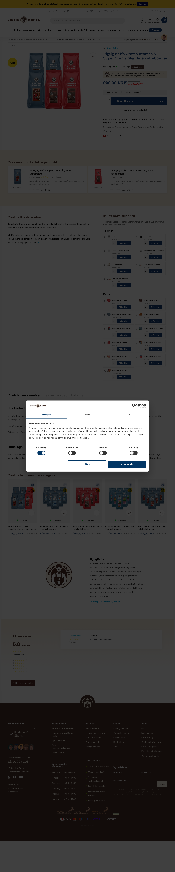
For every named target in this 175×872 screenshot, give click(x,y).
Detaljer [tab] (87, 415)
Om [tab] (128, 415)
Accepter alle (126, 464)
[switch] (72, 453)
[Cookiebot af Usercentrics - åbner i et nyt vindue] (134, 406)
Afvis (87, 464)
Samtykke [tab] (46, 415)
